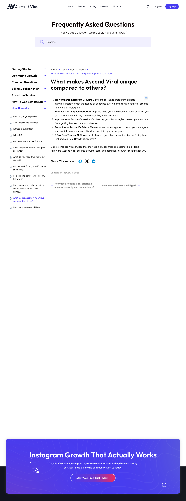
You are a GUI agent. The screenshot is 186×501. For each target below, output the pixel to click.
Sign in (158, 6)
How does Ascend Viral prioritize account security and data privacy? (74, 185)
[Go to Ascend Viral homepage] (22, 6)
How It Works (78, 69)
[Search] (148, 6)
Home (54, 69)
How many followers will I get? (119, 185)
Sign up (172, 6)
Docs (64, 69)
